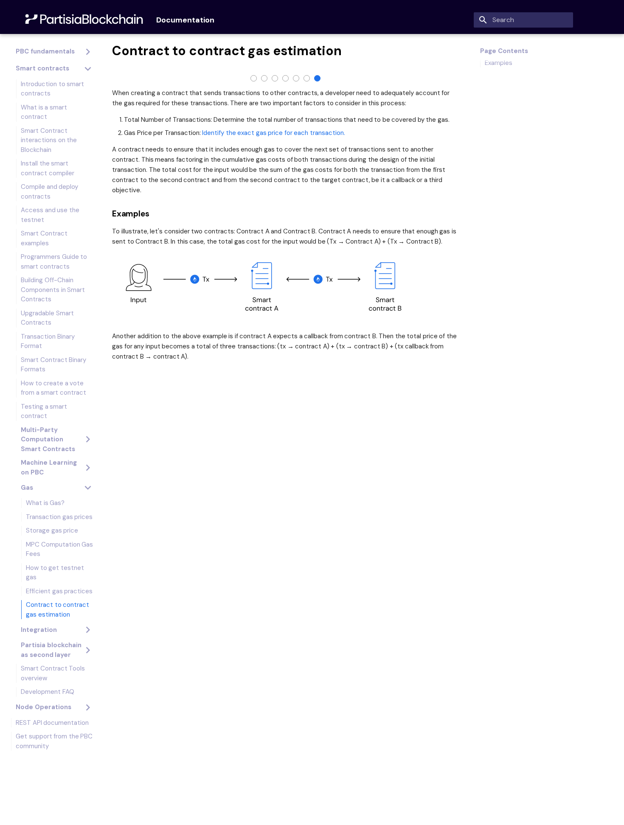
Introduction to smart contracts (52, 89)
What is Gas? (45, 503)
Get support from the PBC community (54, 741)
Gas (27, 487)
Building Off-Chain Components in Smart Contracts (53, 289)
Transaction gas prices (59, 517)
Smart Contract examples (44, 238)
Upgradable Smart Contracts (47, 318)
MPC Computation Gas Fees (59, 549)
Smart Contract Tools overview (53, 673)
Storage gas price (52, 530)
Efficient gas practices (59, 591)
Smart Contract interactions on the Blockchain (49, 140)
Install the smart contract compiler (47, 168)
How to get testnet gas (55, 573)
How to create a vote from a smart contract (53, 388)
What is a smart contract (44, 112)
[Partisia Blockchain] (85, 19)
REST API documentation (52, 722)
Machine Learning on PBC (49, 467)
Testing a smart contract (44, 411)
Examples (498, 63)
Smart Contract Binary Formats (53, 365)
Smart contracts (42, 68)
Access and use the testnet (50, 215)
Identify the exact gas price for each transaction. (273, 133)
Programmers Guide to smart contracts (54, 262)
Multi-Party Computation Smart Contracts (48, 439)
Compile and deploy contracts (49, 191)
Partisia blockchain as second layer (51, 650)
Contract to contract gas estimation (57, 610)
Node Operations (43, 707)
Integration (39, 630)
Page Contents (504, 51)
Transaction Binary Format (48, 341)
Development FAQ (47, 692)
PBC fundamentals (45, 51)
